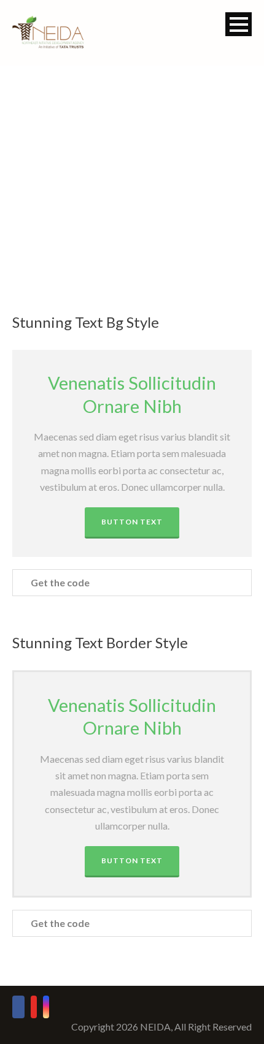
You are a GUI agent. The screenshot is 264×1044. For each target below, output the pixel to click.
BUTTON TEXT (132, 521)
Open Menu (238, 24)
